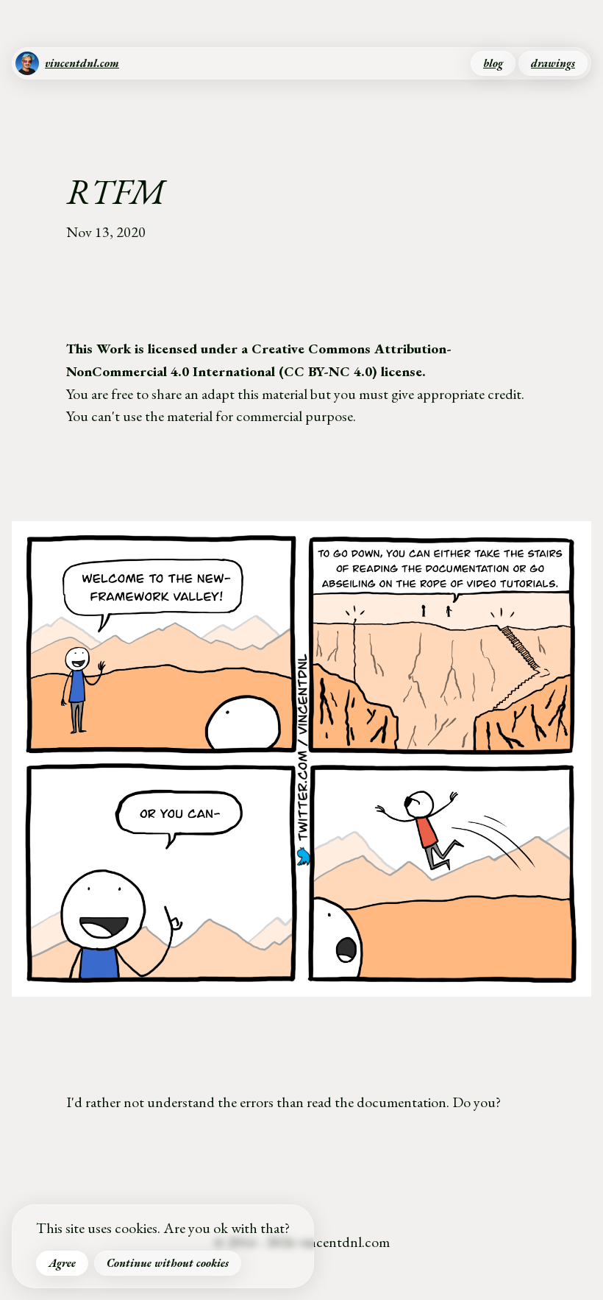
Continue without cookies (168, 1263)
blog (493, 63)
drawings (553, 63)
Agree (62, 1263)
